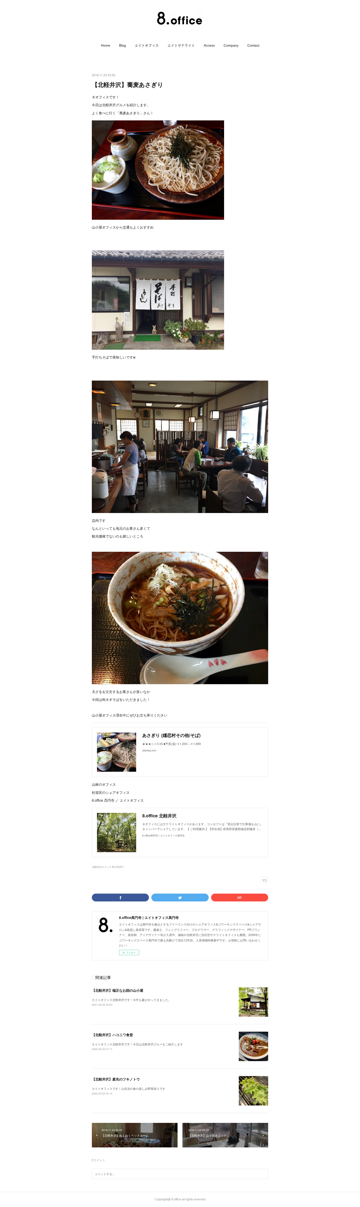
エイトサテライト (181, 45)
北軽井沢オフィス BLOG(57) (108, 867)
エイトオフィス (147, 45)
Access (209, 45)
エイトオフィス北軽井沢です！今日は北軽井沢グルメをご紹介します (137, 1044)
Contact (253, 45)
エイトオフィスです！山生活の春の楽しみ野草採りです (128, 1088)
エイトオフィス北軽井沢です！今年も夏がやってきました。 (131, 1000)
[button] (105, 45)
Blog (122, 45)
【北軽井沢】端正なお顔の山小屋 (117, 990)
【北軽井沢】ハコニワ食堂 (112, 1034)
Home (105, 45)
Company (231, 45)
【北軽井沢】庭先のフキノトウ (116, 1079)
